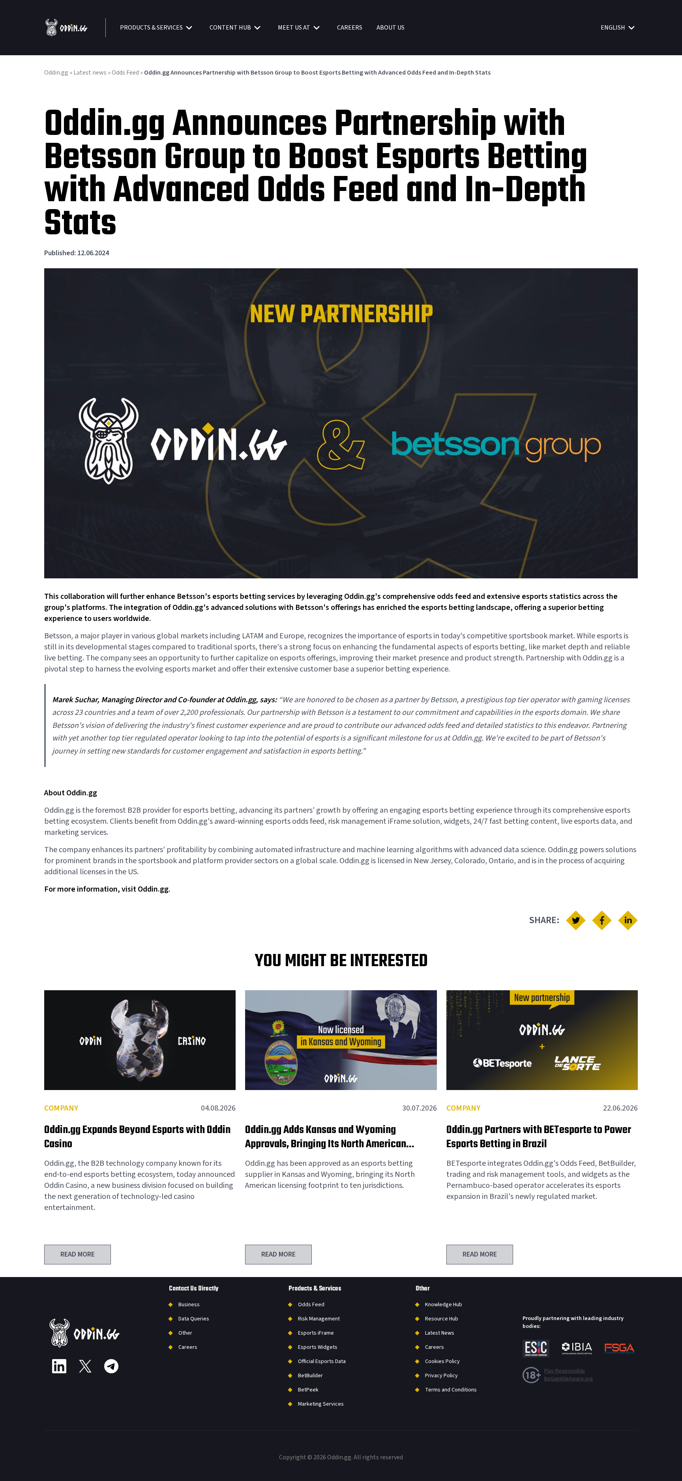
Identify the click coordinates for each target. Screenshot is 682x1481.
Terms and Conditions (451, 1390)
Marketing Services (321, 1404)
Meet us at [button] (294, 27)
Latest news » (92, 72)
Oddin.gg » (58, 72)
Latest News (439, 1333)
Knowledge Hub (443, 1305)
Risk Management (319, 1319)
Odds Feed (311, 1305)
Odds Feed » (128, 72)
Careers (349, 27)
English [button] (613, 27)
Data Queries (193, 1319)
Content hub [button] (230, 27)
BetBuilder (310, 1376)
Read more (77, 1254)
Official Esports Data (322, 1361)
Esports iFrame (316, 1333)
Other (185, 1333)
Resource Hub (441, 1319)
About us (391, 27)
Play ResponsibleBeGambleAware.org (568, 1375)
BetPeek (308, 1390)
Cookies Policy (442, 1361)
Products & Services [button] (151, 27)
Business (189, 1305)
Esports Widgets (317, 1347)
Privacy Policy (441, 1376)
